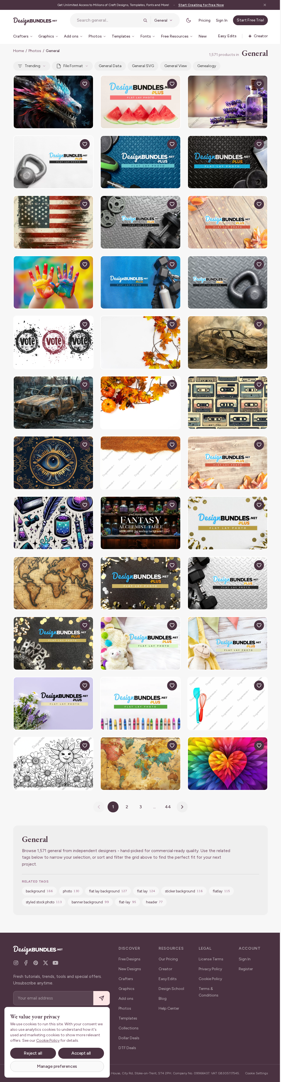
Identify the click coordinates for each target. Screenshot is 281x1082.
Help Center (169, 1008)
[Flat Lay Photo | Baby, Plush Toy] (140, 643)
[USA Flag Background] (53, 222)
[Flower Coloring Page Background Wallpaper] (53, 763)
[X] (45, 963)
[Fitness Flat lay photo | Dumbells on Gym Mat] (140, 222)
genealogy (206, 66)
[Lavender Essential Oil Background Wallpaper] (227, 102)
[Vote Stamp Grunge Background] (53, 342)
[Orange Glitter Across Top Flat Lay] (140, 462)
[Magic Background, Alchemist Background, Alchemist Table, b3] (140, 523)
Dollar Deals (129, 1038)
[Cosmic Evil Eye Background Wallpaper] (53, 462)
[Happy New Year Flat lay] (53, 643)
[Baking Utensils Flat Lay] (227, 703)
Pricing (204, 20)
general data (110, 66)
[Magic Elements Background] (53, 523)
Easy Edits (168, 979)
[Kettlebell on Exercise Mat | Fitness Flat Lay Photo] (227, 282)
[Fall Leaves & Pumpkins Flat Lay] (140, 402)
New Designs (130, 969)
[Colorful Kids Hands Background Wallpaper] (53, 282)
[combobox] (108, 20)
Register (246, 969)
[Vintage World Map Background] (53, 583)
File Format (73, 66)
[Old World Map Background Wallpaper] (140, 763)
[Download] (72, 84)
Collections (129, 1028)
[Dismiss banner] (265, 5)
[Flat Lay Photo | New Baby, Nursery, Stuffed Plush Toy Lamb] (227, 643)
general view (175, 66)
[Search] (145, 20)
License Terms (211, 959)
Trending (32, 66)
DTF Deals (127, 1048)
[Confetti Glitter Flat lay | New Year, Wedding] (227, 523)
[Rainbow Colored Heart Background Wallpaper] (227, 763)
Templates (128, 1018)
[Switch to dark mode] (188, 20)
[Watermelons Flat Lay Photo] (140, 102)
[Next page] (182, 806)
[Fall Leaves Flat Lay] (140, 342)
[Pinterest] (35, 963)
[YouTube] (55, 963)
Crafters (126, 979)
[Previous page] (98, 806)
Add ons (126, 998)
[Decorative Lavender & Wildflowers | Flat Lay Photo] (53, 703)
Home (18, 50)
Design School (171, 988)
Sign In (221, 20)
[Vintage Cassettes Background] (227, 402)
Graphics (126, 988)
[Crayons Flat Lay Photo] (140, 703)
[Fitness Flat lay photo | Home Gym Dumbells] (227, 583)
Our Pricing (168, 959)
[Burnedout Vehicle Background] (227, 342)
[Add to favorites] (85, 84)
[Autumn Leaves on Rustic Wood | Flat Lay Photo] (227, 462)
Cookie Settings (256, 1073)
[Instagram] (16, 963)
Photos (35, 50)
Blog (163, 998)
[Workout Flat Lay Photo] (227, 162)
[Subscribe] (101, 998)
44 (168, 806)
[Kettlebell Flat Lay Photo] (53, 162)
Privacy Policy (210, 969)
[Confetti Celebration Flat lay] (140, 583)
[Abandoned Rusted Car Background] (53, 402)
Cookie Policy (210, 979)
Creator (165, 969)
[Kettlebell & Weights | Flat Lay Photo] (140, 162)
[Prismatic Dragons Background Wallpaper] (53, 102)
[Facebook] (26, 963)
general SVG (143, 66)
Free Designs (129, 959)
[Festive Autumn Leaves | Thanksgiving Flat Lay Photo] (227, 222)
